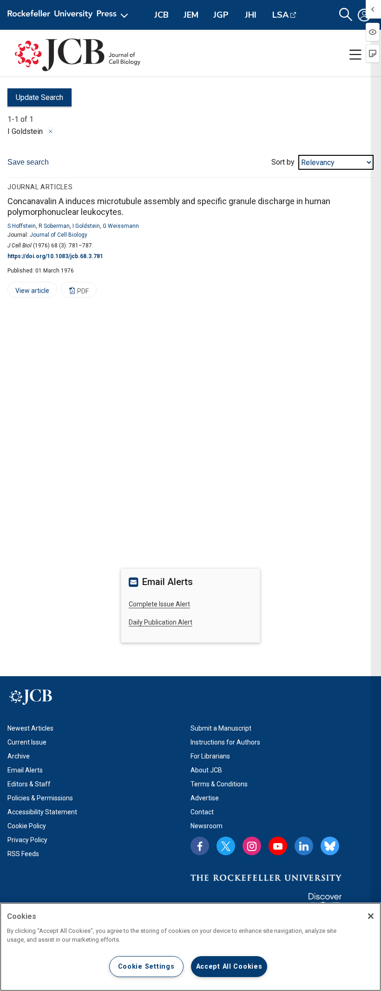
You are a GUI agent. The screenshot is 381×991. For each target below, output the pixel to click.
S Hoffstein (21, 226)
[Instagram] (252, 846)
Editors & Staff (29, 784)
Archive (18, 756)
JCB (161, 14)
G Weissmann (121, 226)
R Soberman (54, 226)
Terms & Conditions (219, 784)
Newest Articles (30, 728)
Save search (28, 162)
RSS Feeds (23, 854)
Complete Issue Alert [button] (159, 604)
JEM (191, 14)
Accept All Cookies (229, 967)
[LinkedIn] (304, 846)
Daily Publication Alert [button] (160, 622)
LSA (280, 14)
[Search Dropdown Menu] (345, 15)
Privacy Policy (27, 840)
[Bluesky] (330, 846)
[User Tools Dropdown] (364, 15)
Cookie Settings (146, 967)
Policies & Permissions (40, 798)
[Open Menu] (69, 15)
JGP (221, 14)
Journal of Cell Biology (58, 235)
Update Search (35, 99)
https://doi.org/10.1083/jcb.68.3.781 (55, 256)
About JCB (206, 770)
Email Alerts (25, 770)
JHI (250, 14)
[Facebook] (199, 846)
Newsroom (206, 826)
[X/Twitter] (226, 846)
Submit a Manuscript (220, 728)
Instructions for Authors (225, 742)
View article (28, 292)
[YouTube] (278, 846)
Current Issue (26, 742)
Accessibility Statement (42, 812)
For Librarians (210, 756)
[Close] (50, 131)
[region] (190, 947)
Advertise (204, 798)
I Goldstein (86, 226)
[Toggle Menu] (355, 55)
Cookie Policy (26, 826)
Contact (202, 812)
